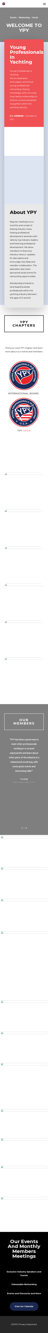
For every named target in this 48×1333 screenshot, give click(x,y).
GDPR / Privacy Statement (24, 1324)
